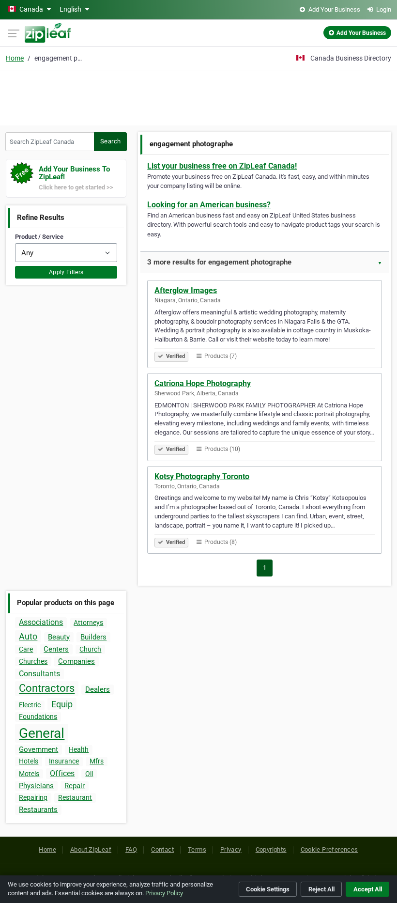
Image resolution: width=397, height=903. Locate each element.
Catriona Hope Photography (202, 383)
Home (15, 58)
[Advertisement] (198, 97)
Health (79, 749)
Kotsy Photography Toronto (201, 476)
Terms (197, 849)
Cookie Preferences (329, 849)
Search (110, 141)
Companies (76, 661)
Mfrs (97, 761)
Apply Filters (66, 272)
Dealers (97, 689)
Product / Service (39, 236)
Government (38, 749)
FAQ (131, 849)
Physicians (36, 785)
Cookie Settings (268, 889)
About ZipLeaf (90, 849)
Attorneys (88, 622)
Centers (56, 649)
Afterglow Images (185, 290)
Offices (62, 773)
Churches (33, 661)
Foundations (38, 716)
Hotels (28, 761)
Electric (30, 705)
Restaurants (38, 809)
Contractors (47, 688)
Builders (93, 637)
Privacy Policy (164, 893)
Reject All (321, 889)
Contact (162, 849)
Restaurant (75, 797)
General (41, 733)
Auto (28, 636)
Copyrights (271, 849)
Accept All (367, 889)
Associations (41, 622)
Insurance (64, 761)
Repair (74, 785)
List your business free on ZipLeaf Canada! (222, 166)
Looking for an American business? (209, 204)
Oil (89, 774)
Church (90, 649)
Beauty (59, 637)
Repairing (33, 797)
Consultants (39, 673)
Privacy (231, 849)
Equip (62, 704)
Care (26, 649)
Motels (29, 774)
